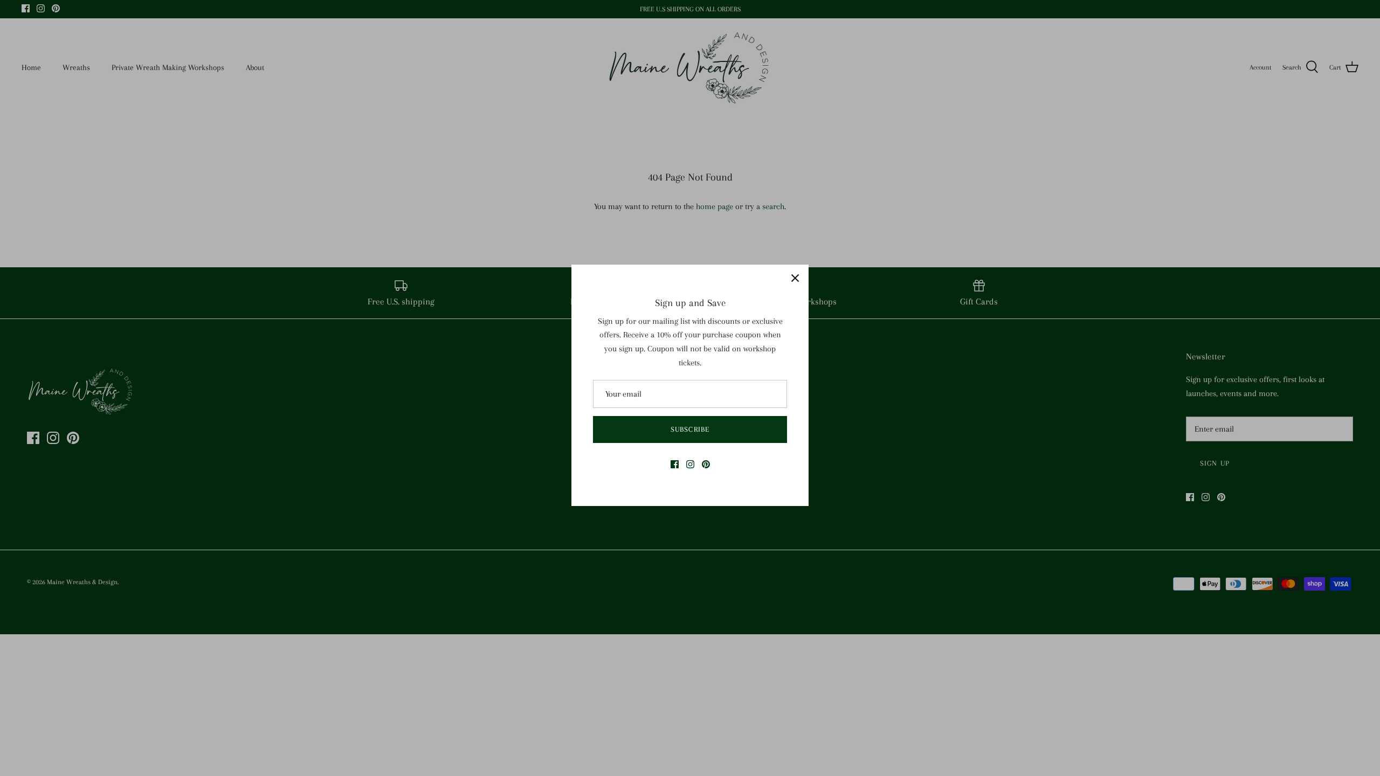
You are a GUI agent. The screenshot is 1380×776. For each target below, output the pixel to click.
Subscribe (690, 429)
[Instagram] (690, 464)
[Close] (795, 278)
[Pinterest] (706, 464)
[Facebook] (675, 464)
